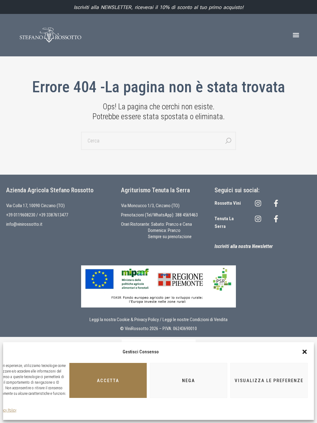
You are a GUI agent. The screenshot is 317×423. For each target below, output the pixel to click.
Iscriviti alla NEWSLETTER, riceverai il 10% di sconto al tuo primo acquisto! (159, 7)
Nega (188, 380)
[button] (305, 352)
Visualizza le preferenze (269, 380)
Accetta (108, 380)
